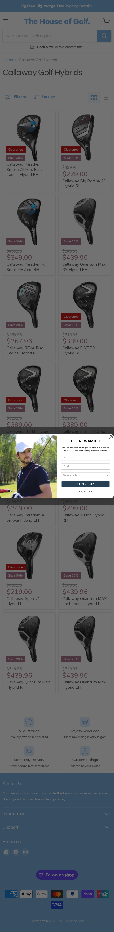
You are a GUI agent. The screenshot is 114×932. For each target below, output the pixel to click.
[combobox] (84, 475)
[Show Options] (107, 475)
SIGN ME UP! (85, 483)
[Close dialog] (110, 437)
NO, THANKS (85, 491)
